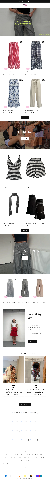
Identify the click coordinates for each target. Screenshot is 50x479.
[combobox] (45, 476)
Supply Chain (23, 454)
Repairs (15, 457)
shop (25, 258)
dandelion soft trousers (8, 110)
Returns (41, 454)
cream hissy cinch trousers (39, 299)
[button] (3, 5)
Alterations (20, 457)
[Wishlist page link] (37, 5)
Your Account (30, 454)
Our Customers (34, 457)
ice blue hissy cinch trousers (9, 299)
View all (25, 117)
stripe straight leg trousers (9, 71)
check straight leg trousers (31, 71)
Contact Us (26, 457)
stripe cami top (6, 185)
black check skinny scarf (9, 223)
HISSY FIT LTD (22, 478)
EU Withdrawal (15, 454)
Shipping (36, 454)
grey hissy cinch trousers (24, 299)
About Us (8, 454)
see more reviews (25, 404)
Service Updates (8, 457)
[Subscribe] (25, 467)
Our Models (41, 457)
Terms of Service (25, 460)
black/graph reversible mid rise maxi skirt (35, 223)
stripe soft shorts (29, 185)
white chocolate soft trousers (32, 110)
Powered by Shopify (29, 478)
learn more (32, 341)
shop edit (25, 138)
